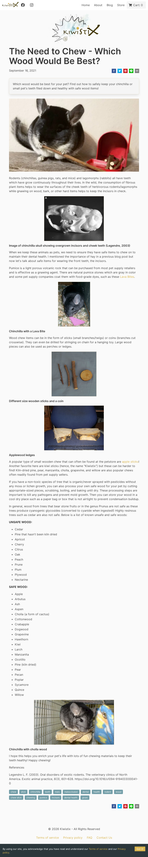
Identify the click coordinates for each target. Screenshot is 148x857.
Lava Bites (127, 276)
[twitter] (119, 71)
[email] (137, 71)
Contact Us (104, 837)
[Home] (10, 5)
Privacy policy (72, 837)
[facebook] (114, 71)
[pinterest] (125, 71)
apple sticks (130, 461)
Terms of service (47, 837)
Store (121, 5)
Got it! (139, 848)
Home (86, 5)
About (98, 5)
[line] (131, 71)
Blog (110, 5)
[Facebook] (23, 5)
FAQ (89, 837)
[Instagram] (31, 5)
